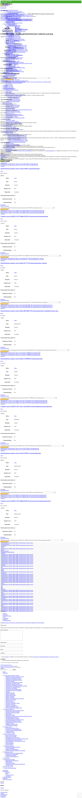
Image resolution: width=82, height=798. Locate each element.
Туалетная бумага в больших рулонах (14, 722)
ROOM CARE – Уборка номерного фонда (15, 710)
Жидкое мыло (9, 713)
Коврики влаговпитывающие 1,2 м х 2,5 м (17, 138)
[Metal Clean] (17, 579)
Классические (9, 149)
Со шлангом (8, 151)
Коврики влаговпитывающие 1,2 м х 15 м (17, 137)
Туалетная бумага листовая (11, 725)
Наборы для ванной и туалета (12, 706)
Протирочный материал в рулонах (13, 112)
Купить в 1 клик (9, 79)
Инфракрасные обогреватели (12, 90)
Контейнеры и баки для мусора (12, 737)
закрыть (2, 782)
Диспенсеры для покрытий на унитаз (14, 684)
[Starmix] (17, 566)
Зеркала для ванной (10, 696)
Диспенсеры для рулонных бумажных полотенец (16, 685)
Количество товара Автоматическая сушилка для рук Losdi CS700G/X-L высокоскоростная (22, 492)
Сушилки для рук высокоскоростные (14, 123)
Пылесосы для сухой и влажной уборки (14, 129)
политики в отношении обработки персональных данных (46, 656)
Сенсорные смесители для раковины (14, 690)
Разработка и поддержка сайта (6, 667)
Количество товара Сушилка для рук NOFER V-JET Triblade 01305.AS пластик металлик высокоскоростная (25, 540)
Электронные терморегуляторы (12, 101)
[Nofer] (17, 575)
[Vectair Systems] (17, 561)
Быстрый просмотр (5, 206)
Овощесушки (8, 92)
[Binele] (17, 606)
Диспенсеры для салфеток (11, 688)
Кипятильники (9, 91)
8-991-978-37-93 (20, 150)
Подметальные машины (11, 127)
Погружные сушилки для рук (12, 121)
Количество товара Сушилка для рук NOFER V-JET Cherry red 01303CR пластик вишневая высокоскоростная (26, 445)
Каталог (2, 13)
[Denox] (17, 599)
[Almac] (17, 610)
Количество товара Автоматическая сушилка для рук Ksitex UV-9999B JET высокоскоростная (22, 397)
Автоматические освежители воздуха (14, 11)
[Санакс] (17, 548)
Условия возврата (7, 620)
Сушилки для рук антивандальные (13, 122)
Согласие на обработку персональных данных (9, 666)
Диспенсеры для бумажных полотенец (14, 682)
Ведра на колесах (9, 132)
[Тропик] (17, 542)
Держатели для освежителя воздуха (13, 677)
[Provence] (17, 571)
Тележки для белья (10, 39)
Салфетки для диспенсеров (11, 724)
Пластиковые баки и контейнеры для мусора (15, 31)
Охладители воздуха (10, 66)
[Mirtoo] (17, 577)
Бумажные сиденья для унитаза (12, 712)
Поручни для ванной (10, 702)
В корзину (3, 79)
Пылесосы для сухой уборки (12, 130)
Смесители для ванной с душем (12, 703)
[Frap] (17, 593)
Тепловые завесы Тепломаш (14, 100)
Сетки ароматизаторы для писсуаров (14, 707)
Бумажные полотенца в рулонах (13, 105)
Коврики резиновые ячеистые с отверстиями (15, 142)
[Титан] (17, 545)
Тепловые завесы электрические (13, 99)
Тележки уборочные (10, 42)
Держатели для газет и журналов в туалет (15, 676)
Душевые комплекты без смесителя (16, 62)
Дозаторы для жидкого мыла (14, 36)
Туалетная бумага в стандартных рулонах (15, 719)
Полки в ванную (9, 53)
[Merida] (17, 581)
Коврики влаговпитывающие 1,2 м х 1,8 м (17, 45)
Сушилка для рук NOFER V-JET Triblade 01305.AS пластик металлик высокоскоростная (26, 501)
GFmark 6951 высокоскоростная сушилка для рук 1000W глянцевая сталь (17, 16)
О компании (5, 618)
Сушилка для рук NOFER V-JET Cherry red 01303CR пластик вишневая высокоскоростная (26, 406)
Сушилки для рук (9, 13)
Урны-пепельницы (10, 87)
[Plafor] (17, 574)
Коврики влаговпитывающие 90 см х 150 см (18, 140)
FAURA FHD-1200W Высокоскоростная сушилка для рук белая (15, 20)
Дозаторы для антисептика (14, 35)
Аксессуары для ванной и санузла (10, 10)
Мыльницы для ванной (11, 699)
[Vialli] (17, 557)
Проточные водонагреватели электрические (15, 67)
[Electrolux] (17, 597)
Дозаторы (8, 691)
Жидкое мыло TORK (10, 715)
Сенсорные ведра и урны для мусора (14, 83)
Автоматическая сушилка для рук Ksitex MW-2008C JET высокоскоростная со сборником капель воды (29, 311)
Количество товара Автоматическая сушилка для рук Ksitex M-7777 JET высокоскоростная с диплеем (24, 302)
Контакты (5, 619)
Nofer (2, 218)
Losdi (2, 171)
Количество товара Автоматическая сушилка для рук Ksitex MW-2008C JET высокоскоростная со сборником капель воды (28, 350)
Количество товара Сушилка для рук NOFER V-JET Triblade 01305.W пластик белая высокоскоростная (24, 255)
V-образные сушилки (10, 120)
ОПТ (4, 617)
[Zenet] (17, 554)
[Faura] (17, 596)
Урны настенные (9, 86)
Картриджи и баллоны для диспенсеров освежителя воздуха (19, 109)
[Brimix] (17, 604)
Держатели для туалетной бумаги (13, 687)
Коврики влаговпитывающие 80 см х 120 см (18, 139)
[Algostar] (17, 611)
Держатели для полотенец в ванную (13, 678)
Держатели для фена (10, 681)
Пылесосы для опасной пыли (12, 58)
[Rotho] (17, 568)
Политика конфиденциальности (6, 664)
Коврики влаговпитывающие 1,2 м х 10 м (17, 136)
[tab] (41, 85)
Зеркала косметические (11, 695)
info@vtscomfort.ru (50, 150)
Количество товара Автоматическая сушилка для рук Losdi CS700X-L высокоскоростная (21, 207)
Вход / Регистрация (7, 779)
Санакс (15, 40)
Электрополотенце (10, 124)
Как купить (5, 614)
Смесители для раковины (11, 705)
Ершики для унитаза (10, 694)
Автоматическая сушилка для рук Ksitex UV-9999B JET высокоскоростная (21, 358)
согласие (7, 656)
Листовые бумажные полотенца (13, 718)
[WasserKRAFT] (17, 555)
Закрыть (2, 668)
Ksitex (2, 265)
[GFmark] (17, 590)
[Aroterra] (17, 608)
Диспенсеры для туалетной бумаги (13, 689)
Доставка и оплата (7, 615)
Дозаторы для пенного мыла (14, 37)
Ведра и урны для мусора (11, 77)
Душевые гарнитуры (10, 692)
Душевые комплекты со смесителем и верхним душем (20, 63)
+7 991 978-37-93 (4, 2)
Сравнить (5, 778)
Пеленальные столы (7, 102)
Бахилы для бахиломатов (11, 75)
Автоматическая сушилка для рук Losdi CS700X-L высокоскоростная (20, 168)
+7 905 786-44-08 (8, 1)
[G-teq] (17, 591)
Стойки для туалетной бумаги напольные (15, 698)
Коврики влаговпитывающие (12, 43)
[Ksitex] (17, 584)
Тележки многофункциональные (13, 41)
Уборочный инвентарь (8, 131)
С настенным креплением (11, 150)
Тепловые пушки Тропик (13, 98)
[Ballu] (17, 607)
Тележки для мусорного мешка (12, 144)
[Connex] (17, 600)
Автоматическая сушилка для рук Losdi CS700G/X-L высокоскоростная (21, 453)
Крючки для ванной (10, 697)
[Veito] (17, 559)
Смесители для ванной (13, 64)
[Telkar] (17, 563)
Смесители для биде (10, 59)
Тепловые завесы (9, 765)
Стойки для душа (12, 65)
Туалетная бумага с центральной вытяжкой (15, 117)
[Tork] (17, 562)
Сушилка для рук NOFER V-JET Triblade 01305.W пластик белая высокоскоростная (24, 216)
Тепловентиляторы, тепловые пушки (14, 69)
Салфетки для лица (10, 113)
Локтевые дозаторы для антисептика (16, 39)
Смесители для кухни (10, 704)
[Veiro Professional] (17, 560)
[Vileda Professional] (17, 556)
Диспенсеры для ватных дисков (13, 683)
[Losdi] (17, 582)
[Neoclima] (17, 576)
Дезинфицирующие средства (12, 107)
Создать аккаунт (4, 792)
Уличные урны (9, 84)
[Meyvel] (17, 578)
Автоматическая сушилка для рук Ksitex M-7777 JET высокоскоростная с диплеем (24, 263)
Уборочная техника (7, 125)
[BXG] (17, 603)
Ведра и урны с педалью (11, 736)
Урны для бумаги (9, 85)
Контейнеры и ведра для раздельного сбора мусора (17, 80)
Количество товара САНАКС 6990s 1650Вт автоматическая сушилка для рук (19, 78)
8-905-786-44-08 (28, 150)
